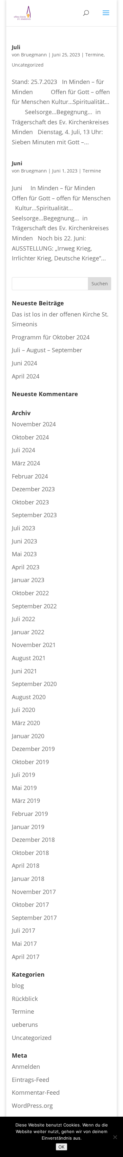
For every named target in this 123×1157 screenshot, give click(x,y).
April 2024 (25, 376)
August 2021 (29, 658)
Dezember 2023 (33, 489)
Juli (16, 47)
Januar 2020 (28, 736)
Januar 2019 (28, 827)
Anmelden (26, 1066)
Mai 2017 (24, 943)
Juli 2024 (23, 450)
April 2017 (25, 957)
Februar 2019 (30, 814)
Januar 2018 (28, 879)
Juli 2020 (23, 710)
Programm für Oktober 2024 (51, 337)
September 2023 (34, 515)
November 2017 (34, 892)
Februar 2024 (30, 476)
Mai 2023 (24, 554)
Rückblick (25, 999)
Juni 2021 (24, 671)
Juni (17, 163)
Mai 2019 (24, 788)
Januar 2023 (28, 580)
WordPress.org (32, 1105)
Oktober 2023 (30, 502)
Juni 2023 (24, 541)
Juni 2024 (24, 363)
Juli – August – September (47, 350)
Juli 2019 (23, 775)
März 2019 (26, 800)
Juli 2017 (23, 930)
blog (18, 985)
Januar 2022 (28, 632)
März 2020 (26, 723)
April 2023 (25, 567)
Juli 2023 (23, 528)
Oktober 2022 (30, 593)
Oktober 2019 (30, 762)
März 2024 (26, 463)
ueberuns (25, 1024)
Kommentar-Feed (36, 1092)
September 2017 (34, 918)
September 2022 (34, 606)
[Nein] (115, 1137)
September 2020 (34, 684)
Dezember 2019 (33, 749)
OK (61, 1146)
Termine (94, 54)
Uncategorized (28, 65)
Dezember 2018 (33, 839)
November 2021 (34, 645)
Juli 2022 (23, 619)
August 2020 (29, 697)
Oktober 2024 (30, 437)
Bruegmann (34, 54)
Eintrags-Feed (30, 1080)
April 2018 (25, 865)
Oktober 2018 (30, 853)
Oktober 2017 (30, 904)
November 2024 (34, 424)
